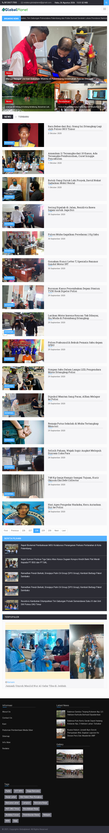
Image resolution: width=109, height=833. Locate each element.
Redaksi (5, 748)
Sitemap (6, 736)
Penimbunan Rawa (31, 815)
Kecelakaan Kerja (30, 809)
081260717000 (10, 2)
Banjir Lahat (11, 797)
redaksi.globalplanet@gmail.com (37, 2)
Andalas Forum (12, 815)
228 (36, 531)
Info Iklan (6, 742)
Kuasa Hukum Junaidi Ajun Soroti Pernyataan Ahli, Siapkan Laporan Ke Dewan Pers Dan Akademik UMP (83, 733)
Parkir (8, 791)
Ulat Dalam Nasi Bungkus (31, 797)
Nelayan (46, 815)
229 (43, 531)
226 (23, 531)
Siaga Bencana (33, 791)
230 (49, 531)
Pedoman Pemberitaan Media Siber (17, 730)
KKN (7, 821)
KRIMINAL (9, 143)
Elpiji (15, 821)
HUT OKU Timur (12, 809)
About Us (6, 712)
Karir (4, 724)
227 (30, 531)
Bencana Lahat (12, 803)
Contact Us (7, 718)
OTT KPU (19, 791)
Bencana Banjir (40, 803)
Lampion (26, 803)
